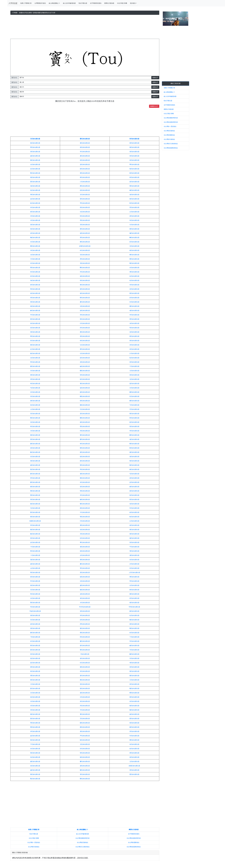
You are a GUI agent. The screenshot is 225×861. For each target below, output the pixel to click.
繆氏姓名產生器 (134, 486)
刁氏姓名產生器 (35, 637)
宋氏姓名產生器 (85, 615)
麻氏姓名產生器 (134, 469)
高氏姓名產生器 (134, 375)
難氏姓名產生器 (85, 504)
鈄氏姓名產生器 (35, 641)
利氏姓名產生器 (85, 431)
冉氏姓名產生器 (134, 349)
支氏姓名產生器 (85, 194)
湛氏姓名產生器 (35, 151)
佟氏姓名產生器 (85, 671)
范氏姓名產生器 (85, 254)
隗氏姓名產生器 (85, 405)
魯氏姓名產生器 (134, 461)
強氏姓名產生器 (35, 186)
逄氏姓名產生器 (134, 525)
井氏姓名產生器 (35, 207)
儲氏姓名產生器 (85, 233)
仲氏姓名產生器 (35, 250)
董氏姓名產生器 (134, 675)
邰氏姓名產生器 (85, 619)
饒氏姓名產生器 (35, 353)
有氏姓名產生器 (134, 744)
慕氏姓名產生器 (35, 499)
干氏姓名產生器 (134, 366)
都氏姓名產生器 (85, 667)
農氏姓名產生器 (35, 516)
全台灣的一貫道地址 (33, 842)
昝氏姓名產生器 (85, 645)
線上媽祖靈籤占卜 (54, 3)
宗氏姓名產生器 (134, 658)
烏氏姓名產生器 (85, 705)
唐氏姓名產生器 (134, 624)
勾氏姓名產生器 (35, 388)
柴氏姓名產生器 (85, 147)
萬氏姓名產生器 (85, 680)
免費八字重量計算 (26, 3)
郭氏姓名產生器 (134, 418)
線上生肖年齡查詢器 (69, 3)
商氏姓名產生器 (35, 572)
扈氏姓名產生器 (85, 332)
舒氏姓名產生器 (134, 598)
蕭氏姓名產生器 (134, 306)
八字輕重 (14, 12)
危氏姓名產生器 (85, 684)
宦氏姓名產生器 (35, 340)
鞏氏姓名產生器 (134, 413)
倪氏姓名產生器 (134, 504)
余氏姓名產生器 (35, 748)
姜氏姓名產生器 (134, 181)
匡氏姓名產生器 (134, 396)
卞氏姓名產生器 (35, 546)
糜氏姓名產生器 (35, 486)
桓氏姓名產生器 (85, 340)
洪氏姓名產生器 (134, 345)
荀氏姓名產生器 (134, 327)
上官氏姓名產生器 (134, 572)
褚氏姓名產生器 (134, 229)
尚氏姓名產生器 (134, 568)
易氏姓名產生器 (85, 731)
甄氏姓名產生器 (35, 778)
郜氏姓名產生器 (85, 375)
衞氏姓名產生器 (85, 688)
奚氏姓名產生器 (134, 293)
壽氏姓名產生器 (134, 594)
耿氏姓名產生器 (85, 379)
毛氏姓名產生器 (134, 473)
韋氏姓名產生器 (134, 684)
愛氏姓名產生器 (85, 138)
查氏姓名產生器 (85, 143)
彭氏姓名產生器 (85, 538)
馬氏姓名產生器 (85, 469)
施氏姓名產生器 (85, 589)
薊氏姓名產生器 (134, 173)
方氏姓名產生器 (35, 259)
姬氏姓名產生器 (85, 169)
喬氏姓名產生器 (134, 186)
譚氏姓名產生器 (85, 624)
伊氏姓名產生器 (35, 731)
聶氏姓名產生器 (85, 508)
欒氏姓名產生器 (85, 465)
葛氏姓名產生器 (85, 383)
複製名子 (155, 77)
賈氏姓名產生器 (35, 181)
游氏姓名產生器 (134, 757)
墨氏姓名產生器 (35, 495)
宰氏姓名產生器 (134, 641)
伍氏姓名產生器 (35, 701)
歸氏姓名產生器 (85, 400)
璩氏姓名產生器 (134, 233)
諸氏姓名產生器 (35, 233)
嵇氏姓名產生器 (134, 169)
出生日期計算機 (122, 3)
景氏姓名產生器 (134, 207)
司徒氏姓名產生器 (35, 611)
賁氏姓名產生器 (35, 538)
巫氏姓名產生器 (134, 701)
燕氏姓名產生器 (134, 723)
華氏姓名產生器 (35, 336)
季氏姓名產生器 (134, 164)
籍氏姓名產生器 (35, 177)
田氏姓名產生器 (85, 637)
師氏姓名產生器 (134, 589)
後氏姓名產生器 (85, 293)
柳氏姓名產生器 (85, 448)
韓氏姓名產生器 (85, 280)
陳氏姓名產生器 (35, 160)
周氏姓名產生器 (85, 220)
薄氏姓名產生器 (134, 551)
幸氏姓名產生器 (134, 315)
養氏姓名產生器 (85, 714)
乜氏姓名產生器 (35, 508)
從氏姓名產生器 (35, 662)
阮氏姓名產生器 (134, 357)
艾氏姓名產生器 (35, 138)
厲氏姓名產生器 (35, 435)
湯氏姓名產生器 (35, 628)
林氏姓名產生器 (85, 443)
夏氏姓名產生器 (85, 302)
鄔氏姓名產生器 (134, 705)
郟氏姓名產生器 (134, 177)
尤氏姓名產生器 (85, 744)
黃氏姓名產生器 (134, 340)
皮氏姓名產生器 (35, 542)
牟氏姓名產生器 (85, 495)
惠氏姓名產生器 (35, 345)
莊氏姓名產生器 (134, 242)
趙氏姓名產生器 (35, 156)
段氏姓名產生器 (35, 671)
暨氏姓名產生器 (35, 173)
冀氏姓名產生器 (85, 173)
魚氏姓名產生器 (35, 757)
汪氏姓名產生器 (35, 684)
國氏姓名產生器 (85, 418)
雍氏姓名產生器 (35, 774)
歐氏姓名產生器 (134, 516)
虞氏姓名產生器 (35, 761)
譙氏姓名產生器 (85, 190)
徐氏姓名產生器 (35, 323)
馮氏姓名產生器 (85, 263)
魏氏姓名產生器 (134, 688)
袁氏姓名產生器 (35, 766)
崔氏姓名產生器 (85, 658)
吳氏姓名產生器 (85, 701)
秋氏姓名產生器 (85, 216)
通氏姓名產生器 (35, 675)
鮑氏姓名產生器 (35, 534)
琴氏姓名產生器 (85, 203)
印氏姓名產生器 (134, 735)
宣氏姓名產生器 (35, 327)
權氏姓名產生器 (85, 242)
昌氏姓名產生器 (134, 160)
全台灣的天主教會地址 (82, 847)
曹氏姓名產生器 (85, 650)
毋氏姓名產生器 (134, 697)
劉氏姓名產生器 (134, 448)
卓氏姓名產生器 (35, 220)
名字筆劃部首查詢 (95, 3)
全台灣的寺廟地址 (33, 847)
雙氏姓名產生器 (35, 602)
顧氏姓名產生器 (85, 392)
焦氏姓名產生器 (35, 190)
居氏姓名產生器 (35, 224)
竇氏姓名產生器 (85, 641)
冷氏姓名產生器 (35, 431)
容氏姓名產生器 (134, 362)
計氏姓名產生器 (134, 353)
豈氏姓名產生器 (134, 559)
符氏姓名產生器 (85, 272)
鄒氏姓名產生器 (134, 654)
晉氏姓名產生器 (85, 199)
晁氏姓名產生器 (134, 774)
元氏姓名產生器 (134, 761)
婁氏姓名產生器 (134, 452)
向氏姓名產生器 (134, 302)
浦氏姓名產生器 (134, 555)
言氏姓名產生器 (85, 718)
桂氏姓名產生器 (35, 405)
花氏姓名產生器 (134, 332)
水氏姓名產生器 (85, 602)
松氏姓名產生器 (134, 615)
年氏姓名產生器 (134, 508)
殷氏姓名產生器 (35, 740)
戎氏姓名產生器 (85, 362)
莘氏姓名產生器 (134, 581)
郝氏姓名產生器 (35, 284)
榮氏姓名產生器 (35, 366)
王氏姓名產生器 (134, 680)
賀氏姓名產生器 (85, 289)
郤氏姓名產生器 (134, 297)
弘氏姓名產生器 (85, 345)
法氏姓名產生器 (35, 254)
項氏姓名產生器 (85, 306)
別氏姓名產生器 (134, 542)
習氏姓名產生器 (35, 302)
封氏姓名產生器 (35, 263)
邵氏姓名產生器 (35, 577)
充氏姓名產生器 (134, 246)
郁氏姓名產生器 (85, 753)
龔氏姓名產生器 (35, 418)
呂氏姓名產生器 (35, 456)
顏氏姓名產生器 (85, 727)
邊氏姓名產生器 (85, 546)
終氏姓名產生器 (85, 250)
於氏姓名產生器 (85, 748)
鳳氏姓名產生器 (134, 263)
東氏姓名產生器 (134, 671)
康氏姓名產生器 (35, 375)
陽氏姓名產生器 (134, 710)
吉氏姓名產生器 (35, 164)
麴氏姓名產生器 (134, 237)
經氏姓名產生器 (35, 211)
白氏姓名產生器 (134, 521)
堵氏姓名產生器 (134, 662)
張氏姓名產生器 (134, 151)
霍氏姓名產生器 (85, 349)
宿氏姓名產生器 (85, 611)
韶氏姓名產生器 (85, 577)
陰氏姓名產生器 (85, 740)
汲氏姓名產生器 (85, 164)
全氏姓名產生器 (35, 242)
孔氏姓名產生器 (85, 409)
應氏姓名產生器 (134, 740)
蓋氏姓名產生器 (134, 383)
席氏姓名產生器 (35, 297)
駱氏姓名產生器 (35, 452)
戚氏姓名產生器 (35, 564)
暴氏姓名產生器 (134, 529)
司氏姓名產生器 (35, 607)
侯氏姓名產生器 (35, 293)
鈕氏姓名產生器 (134, 512)
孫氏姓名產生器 (35, 615)
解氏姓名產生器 (35, 310)
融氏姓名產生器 (85, 366)
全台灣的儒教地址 (133, 842)
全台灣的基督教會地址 (134, 847)
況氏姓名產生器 (35, 422)
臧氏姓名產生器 (134, 645)
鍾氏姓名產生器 (134, 250)
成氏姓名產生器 (85, 594)
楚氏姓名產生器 (85, 229)
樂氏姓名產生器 (85, 770)
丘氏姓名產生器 (134, 211)
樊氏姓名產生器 (134, 254)
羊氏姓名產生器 (85, 710)
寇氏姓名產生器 (85, 388)
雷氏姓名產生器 (134, 426)
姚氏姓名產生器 (134, 714)
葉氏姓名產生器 (35, 718)
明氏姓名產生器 (85, 491)
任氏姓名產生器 (85, 353)
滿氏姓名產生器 (85, 473)
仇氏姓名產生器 (85, 211)
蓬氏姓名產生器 (134, 538)
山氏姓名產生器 (35, 568)
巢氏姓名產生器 (85, 156)
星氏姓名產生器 (35, 319)
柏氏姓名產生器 (85, 551)
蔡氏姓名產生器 (35, 645)
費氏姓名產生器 (134, 259)
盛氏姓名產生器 (85, 585)
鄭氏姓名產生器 (85, 778)
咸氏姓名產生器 (134, 310)
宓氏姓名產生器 (134, 482)
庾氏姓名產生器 (134, 753)
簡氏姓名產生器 (35, 194)
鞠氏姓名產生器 (35, 237)
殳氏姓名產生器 (35, 598)
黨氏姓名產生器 (85, 628)
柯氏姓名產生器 (35, 383)
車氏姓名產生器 (134, 156)
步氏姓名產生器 (85, 555)
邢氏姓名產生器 (85, 315)
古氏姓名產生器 (134, 388)
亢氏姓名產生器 (134, 370)
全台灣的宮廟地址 (82, 842)
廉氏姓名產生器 (35, 443)
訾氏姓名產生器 (35, 680)
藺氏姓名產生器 (134, 443)
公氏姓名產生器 (35, 409)
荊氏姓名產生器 (85, 207)
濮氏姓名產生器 (85, 559)
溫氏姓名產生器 (85, 692)
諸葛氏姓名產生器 (84, 246)
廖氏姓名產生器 (85, 439)
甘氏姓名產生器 (35, 370)
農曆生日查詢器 (109, 3)
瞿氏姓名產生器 (85, 237)
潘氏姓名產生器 (85, 525)
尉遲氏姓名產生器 (134, 766)
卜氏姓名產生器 (35, 555)
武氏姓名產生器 (35, 705)
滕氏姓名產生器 (35, 632)
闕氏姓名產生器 (35, 246)
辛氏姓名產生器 (35, 315)
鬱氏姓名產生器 (85, 761)
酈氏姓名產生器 (134, 435)
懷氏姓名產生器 (134, 336)
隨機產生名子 (154, 106)
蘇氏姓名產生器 (134, 611)
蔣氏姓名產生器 (85, 186)
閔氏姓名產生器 (35, 491)
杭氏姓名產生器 (134, 280)
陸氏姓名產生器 (85, 456)
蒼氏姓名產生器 (35, 650)
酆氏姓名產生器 (85, 267)
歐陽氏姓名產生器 (35, 521)
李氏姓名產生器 (134, 431)
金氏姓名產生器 (35, 199)
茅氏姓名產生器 (35, 478)
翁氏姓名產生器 (35, 697)
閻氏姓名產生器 (35, 727)
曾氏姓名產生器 (35, 654)
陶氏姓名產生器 (134, 628)
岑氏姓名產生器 (134, 650)
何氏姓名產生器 (134, 284)
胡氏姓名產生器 (35, 332)
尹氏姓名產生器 (85, 735)
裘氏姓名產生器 (134, 216)
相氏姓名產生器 (35, 306)
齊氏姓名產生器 (35, 147)
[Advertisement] (84, 27)
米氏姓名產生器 (85, 482)
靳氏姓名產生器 (134, 203)
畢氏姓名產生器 (85, 542)
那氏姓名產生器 (134, 499)
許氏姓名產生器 (85, 323)
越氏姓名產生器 (35, 770)
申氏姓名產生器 (35, 581)
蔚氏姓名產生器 (35, 688)
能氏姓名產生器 (35, 504)
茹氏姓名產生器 (85, 357)
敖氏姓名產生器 (35, 143)
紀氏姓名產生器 (35, 169)
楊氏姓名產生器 (35, 714)
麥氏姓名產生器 (35, 473)
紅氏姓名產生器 (35, 349)
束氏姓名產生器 (85, 598)
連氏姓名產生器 (134, 439)
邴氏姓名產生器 (35, 551)
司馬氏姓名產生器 (134, 607)
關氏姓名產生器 (85, 396)
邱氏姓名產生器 (35, 216)
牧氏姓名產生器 (134, 495)
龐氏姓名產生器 (35, 529)
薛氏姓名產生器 (85, 327)
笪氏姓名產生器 (35, 619)
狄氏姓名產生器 (134, 632)
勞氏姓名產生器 (85, 426)
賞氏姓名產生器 (85, 572)
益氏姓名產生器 (35, 735)
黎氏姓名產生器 (85, 435)
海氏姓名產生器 (35, 280)
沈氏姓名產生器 (85, 581)
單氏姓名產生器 (85, 568)
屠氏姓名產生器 (35, 667)
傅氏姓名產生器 (134, 272)
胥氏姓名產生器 (134, 319)
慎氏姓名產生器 (35, 585)
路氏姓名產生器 (85, 461)
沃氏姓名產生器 (85, 697)
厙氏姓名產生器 (134, 577)
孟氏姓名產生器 (134, 478)
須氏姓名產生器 (134, 323)
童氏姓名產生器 (85, 675)
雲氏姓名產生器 (134, 770)
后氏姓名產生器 (134, 289)
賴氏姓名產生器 (85, 422)
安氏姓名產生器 (134, 138)
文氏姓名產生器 (35, 692)
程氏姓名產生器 (85, 160)
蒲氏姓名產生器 (35, 559)
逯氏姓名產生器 (134, 456)
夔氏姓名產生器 (134, 400)
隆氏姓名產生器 (134, 465)
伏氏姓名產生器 (134, 267)
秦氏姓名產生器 (134, 199)
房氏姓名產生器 (85, 259)
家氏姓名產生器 (85, 177)
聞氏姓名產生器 (134, 692)
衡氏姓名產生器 (85, 284)
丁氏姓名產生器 (134, 637)
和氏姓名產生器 (35, 289)
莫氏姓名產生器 (134, 491)
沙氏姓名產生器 (134, 564)
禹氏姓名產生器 (35, 753)
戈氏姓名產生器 (134, 379)
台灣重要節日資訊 (40, 3)
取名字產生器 (83, 3)
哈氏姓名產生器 (134, 276)
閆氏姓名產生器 (35, 723)
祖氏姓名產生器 (35, 658)
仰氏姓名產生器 (35, 710)
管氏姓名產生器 (35, 396)
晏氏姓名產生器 (134, 718)
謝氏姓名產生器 (85, 310)
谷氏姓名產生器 (35, 392)
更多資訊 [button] (133, 3)
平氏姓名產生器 (134, 546)
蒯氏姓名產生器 (134, 392)
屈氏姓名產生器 (85, 224)
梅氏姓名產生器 (85, 478)
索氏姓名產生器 (134, 602)
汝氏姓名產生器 (35, 357)
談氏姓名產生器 (35, 624)
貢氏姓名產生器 (85, 413)
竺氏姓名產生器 (134, 224)
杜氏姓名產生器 (85, 662)
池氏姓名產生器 (134, 194)
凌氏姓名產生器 (35, 448)
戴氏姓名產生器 (134, 619)
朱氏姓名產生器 (134, 220)
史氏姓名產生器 (134, 585)
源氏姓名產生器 (85, 766)
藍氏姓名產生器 (134, 422)
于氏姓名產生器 (35, 744)
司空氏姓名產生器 (84, 607)
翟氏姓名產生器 (134, 143)
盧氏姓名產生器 (35, 465)
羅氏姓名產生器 (85, 452)
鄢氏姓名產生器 (85, 723)
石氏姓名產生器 (35, 589)
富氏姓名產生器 (35, 276)
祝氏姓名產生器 (35, 229)
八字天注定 (13, 3)
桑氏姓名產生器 (85, 564)
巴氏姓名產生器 (85, 521)
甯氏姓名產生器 (35, 512)
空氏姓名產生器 (134, 409)
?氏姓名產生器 (84, 654)
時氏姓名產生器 (35, 594)
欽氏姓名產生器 (35, 203)
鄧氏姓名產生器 (85, 632)
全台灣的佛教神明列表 (82, 838)
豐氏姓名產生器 (35, 267)
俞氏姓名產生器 (134, 748)
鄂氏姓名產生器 (85, 516)
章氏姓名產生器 (85, 774)
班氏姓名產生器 (35, 525)
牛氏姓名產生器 (85, 512)
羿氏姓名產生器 (134, 731)
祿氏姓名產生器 (35, 461)
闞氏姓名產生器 (85, 370)
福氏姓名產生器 (85, 276)
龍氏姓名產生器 (35, 469)
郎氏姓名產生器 (35, 426)
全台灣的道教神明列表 (134, 838)
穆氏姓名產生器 (85, 499)
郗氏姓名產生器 (85, 297)
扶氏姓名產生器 (35, 272)
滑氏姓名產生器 (85, 336)
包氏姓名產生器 (85, 529)
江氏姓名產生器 (85, 181)
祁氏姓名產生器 (35, 379)
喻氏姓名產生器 (85, 757)
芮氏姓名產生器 (35, 362)
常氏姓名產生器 (85, 151)
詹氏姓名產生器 (134, 147)
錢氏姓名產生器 (134, 190)
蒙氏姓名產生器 (35, 482)
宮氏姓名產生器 (35, 413)
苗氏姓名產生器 (85, 486)
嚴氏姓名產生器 (134, 727)
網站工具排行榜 (175, 83)
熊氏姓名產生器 (85, 319)
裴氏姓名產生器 (134, 534)
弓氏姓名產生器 (134, 405)
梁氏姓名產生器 (35, 439)
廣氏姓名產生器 (35, 400)
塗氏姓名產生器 (134, 667)
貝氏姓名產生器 (85, 534)
